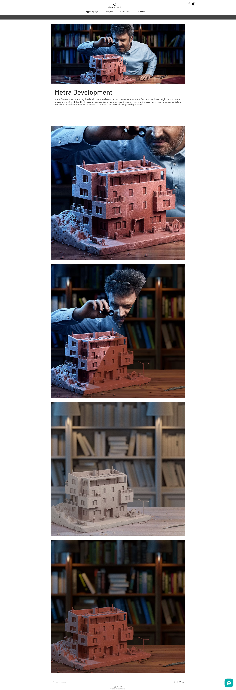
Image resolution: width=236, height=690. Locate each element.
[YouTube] (120, 686)
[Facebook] (189, 4)
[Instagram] (194, 4)
